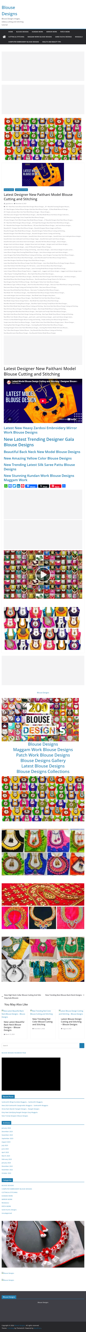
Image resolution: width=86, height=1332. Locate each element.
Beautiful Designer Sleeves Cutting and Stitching (46, 233)
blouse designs (61, 241)
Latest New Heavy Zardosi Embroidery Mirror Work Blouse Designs (40, 430)
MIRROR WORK (51, 32)
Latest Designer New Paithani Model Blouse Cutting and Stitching (23, 255)
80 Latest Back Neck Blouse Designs (44, 225)
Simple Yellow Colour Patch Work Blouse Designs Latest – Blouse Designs (52, 322)
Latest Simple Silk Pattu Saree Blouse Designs (17, 268)
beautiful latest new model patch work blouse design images (21, 239)
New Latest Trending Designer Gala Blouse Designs (39, 442)
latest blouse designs (43, 250)
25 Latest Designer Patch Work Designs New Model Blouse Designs (23, 220)
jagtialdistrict (9, 203)
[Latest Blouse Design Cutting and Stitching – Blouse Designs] (71, 1011)
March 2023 (6, 1156)
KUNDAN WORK (37, 32)
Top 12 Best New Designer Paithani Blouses (16, 330)
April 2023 (5, 1152)
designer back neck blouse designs (14, 244)
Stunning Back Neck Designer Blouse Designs (17, 325)
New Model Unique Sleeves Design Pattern (16, 301)
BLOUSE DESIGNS (22, 32)
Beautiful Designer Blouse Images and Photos (47, 228)
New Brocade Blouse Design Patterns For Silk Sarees (50, 279)
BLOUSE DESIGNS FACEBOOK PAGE (14, 1053)
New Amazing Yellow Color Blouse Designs (38, 458)
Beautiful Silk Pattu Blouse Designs (46, 241)
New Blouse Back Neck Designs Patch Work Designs (48, 276)
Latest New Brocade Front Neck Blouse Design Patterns (50, 258)
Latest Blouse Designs (43, 766)
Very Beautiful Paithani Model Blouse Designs (42, 333)
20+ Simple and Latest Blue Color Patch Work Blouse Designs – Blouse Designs (27, 212)
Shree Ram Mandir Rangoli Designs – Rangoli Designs (20, 1109)
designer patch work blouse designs (57, 244)
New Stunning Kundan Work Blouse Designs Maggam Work (39, 477)
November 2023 (7, 1135)
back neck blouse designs (63, 225)
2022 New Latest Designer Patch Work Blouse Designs (19, 215)
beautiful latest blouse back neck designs (16, 236)
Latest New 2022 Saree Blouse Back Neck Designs (18, 258)
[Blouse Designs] (4, 36)
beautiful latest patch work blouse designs (52, 239)
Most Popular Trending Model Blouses (16, 274)
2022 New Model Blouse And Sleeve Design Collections (53, 215)
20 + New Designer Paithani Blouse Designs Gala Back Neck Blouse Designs (26, 209)
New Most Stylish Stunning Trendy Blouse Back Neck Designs (49, 303)
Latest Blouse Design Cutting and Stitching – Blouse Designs (71, 1022)
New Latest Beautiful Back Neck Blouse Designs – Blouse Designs (14, 1026)
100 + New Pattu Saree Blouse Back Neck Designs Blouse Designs (24, 206)
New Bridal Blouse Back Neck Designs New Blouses (19, 279)
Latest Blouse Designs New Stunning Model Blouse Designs (21, 252)
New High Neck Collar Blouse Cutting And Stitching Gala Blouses (22, 996)
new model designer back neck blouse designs (17, 295)
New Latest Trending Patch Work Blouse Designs (45, 290)
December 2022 (7, 1166)
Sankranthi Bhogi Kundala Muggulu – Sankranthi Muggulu (22, 1102)
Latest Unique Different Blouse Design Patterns (17, 271)
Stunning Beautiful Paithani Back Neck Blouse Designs (47, 325)
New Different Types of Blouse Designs (15, 284)
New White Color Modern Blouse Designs (16, 317)
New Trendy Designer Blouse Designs (15, 1116)
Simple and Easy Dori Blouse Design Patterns (54, 319)
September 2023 (7, 1138)
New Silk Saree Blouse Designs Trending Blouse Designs (20, 309)
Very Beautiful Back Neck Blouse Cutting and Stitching (46, 330)
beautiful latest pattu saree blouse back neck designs (19, 241)
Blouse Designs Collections (43, 771)
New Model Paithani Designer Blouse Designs (17, 298)
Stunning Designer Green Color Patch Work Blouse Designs (21, 328)
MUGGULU (79, 37)
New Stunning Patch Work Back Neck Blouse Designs (19, 311)
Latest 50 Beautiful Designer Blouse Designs (38, 247)
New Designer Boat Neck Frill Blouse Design (16, 282)
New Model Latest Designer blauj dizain (43, 295)
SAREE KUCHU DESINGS (63, 37)
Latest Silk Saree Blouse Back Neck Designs (49, 266)
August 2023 (6, 1142)
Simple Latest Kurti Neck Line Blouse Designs (17, 322)
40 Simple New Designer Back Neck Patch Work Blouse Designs (50, 223)
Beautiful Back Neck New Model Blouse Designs (42, 451)
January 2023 (6, 1163)
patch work (32, 317)
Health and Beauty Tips (51, 42)
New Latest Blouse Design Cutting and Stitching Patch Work (21, 287)
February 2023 (7, 1159)
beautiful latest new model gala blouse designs (67, 236)
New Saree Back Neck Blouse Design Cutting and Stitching (61, 306)
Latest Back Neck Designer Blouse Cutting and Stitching (20, 250)
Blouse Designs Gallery (43, 760)
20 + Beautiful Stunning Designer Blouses (57, 206)
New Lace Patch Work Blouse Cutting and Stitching (65, 284)
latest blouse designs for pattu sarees (62, 250)
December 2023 (7, 1132)
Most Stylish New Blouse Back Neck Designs (41, 274)
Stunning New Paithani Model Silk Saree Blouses (53, 328)
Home (10, 32)
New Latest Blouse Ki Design (47, 287)
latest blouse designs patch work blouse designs (54, 252)
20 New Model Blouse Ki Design (58, 209)
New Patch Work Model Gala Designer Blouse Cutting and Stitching (23, 306)
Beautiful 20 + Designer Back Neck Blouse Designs (18, 228)
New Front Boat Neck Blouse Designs (38, 284)
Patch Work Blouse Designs (43, 755)
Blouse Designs (43, 692)
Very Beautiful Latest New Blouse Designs (16, 333)
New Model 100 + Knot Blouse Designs (15, 293)
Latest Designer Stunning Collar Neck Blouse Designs (58, 255)
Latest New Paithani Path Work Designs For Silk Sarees (20, 266)
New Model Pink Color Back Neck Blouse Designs (46, 298)
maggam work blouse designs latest (71, 271)
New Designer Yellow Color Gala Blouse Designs (45, 282)
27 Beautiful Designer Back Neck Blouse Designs (58, 220)
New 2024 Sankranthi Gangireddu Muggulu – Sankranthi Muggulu (25, 1105)
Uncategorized (7, 1213)
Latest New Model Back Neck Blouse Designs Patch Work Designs (23, 263)
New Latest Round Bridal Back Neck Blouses (16, 290)
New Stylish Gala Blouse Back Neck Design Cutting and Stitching (22, 314)
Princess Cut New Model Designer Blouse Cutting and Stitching (22, 319)
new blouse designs (70, 276)
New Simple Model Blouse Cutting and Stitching (51, 309)
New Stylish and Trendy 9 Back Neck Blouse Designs (51, 311)
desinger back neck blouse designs (14, 247)
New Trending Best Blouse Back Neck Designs (63, 995)
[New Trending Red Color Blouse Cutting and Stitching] (43, 1011)
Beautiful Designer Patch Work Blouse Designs (17, 233)
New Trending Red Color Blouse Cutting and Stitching (42, 1022)
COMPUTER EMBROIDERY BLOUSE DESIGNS (23, 42)
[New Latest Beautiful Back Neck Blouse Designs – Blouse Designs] (14, 1011)
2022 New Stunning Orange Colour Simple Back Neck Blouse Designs (24, 217)
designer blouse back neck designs (35, 244)
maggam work (37, 271)
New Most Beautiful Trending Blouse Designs (17, 303)
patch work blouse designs (44, 317)
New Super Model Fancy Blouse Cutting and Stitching (57, 314)
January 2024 (6, 1128)
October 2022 (6, 1173)
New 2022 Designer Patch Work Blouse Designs (18, 276)
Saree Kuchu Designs (9, 1210)
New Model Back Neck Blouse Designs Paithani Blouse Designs (45, 293)
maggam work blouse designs (50, 271)
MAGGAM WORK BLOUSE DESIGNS (40, 37)
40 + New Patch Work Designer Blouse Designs (17, 223)
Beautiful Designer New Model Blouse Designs (17, 231)
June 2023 (5, 1149)
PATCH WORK (65, 32)
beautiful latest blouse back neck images (40, 236)
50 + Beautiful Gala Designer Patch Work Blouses (18, 225)
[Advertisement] (43, 66)
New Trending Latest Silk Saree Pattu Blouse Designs (39, 466)
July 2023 (5, 1145)
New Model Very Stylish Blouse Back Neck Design (44, 301)
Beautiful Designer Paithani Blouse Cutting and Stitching (48, 231)
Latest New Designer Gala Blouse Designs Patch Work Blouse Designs (24, 260)
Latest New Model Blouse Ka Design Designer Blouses (59, 263)
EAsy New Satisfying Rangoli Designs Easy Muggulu (20, 1112)
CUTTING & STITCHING (16, 37)
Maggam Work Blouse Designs (43, 749)
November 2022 (7, 1170)
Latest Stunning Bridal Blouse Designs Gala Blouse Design (48, 268)
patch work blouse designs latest (62, 317)
